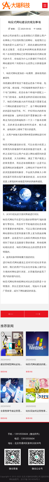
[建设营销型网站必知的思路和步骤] (36, 314)
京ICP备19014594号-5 (30, 479)
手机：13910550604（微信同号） (24, 433)
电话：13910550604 (24, 438)
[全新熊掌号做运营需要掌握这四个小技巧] (12, 314)
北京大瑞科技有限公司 (11, 4)
